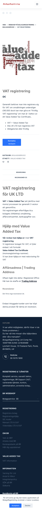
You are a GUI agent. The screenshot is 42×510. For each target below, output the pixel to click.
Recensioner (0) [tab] (21, 177)
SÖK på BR (7, 482)
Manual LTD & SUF (11, 422)
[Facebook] (7, 13)
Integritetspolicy (10, 479)
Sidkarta (6, 485)
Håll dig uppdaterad (11, 447)
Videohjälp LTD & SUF (12, 425)
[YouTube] (3, 13)
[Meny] (37, 4)
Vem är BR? (8, 438)
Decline (27, 505)
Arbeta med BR (9, 441)
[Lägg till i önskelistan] (3, 162)
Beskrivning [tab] (21, 172)
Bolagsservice (19, 155)
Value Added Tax (17, 158)
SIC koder (7, 419)
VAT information (10, 461)
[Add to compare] (8, 162)
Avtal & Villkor (9, 476)
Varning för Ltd (9, 473)
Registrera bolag (10, 413)
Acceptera (15, 505)
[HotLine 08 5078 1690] (5, 357)
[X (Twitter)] (10, 13)
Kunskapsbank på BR (12, 444)
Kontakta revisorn (12, 142)
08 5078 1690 (16, 358)
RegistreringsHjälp (11, 416)
